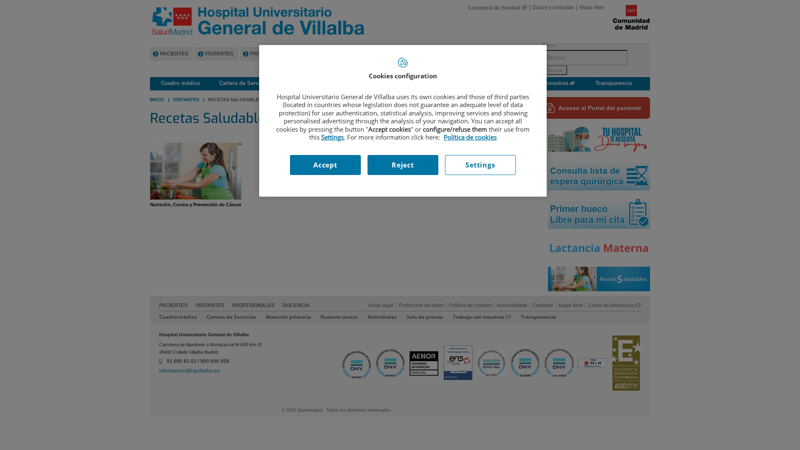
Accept (325, 165)
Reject (403, 165)
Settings (480, 165)
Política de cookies (470, 137)
